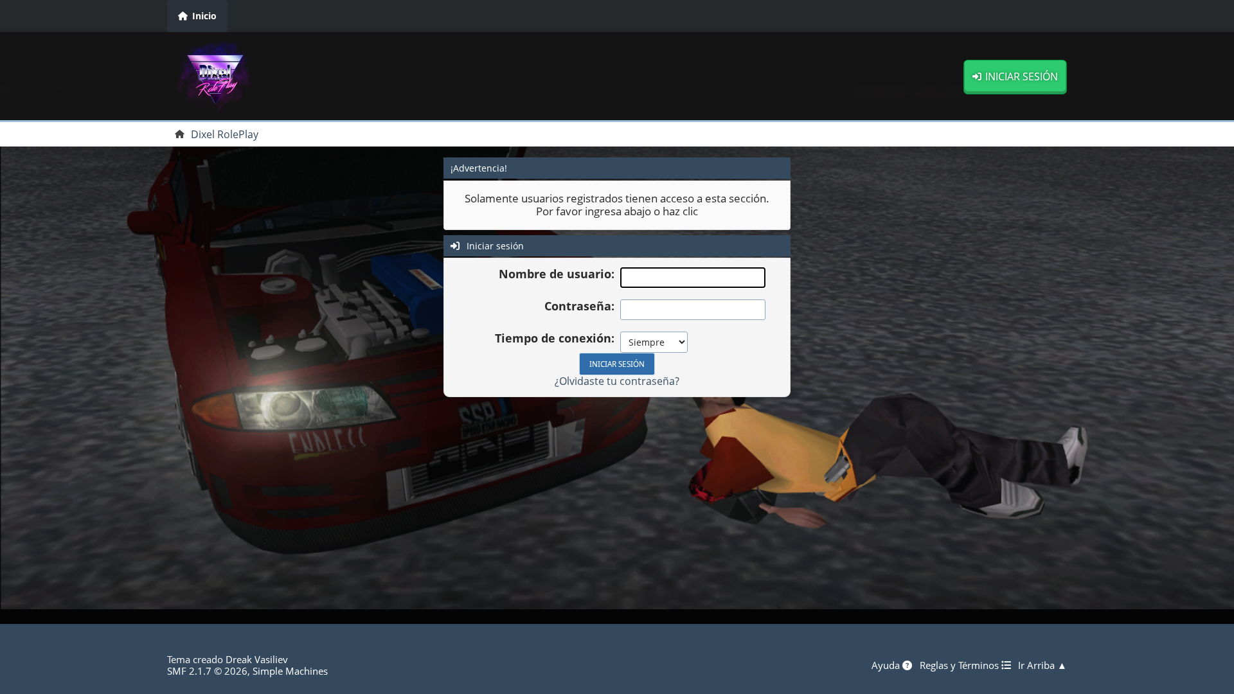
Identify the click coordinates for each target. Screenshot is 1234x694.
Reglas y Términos (960, 665)
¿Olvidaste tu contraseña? (617, 381)
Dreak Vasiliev (257, 659)
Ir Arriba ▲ (1042, 665)
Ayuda (887, 665)
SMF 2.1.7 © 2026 (207, 670)
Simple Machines (290, 670)
